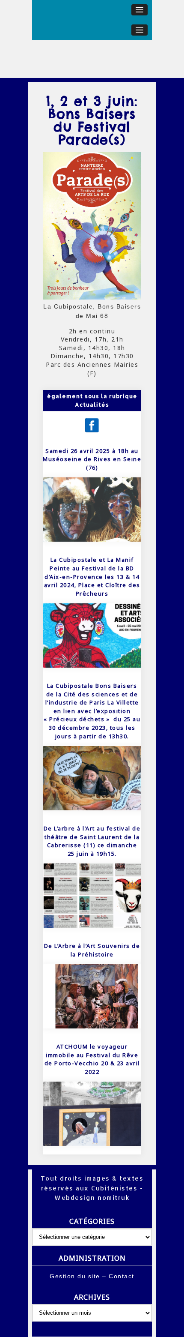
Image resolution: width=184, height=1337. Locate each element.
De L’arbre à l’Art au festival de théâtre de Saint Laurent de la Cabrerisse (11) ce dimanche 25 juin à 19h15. (92, 840)
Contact (121, 1276)
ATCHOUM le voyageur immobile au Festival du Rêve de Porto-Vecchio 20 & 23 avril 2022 (92, 1059)
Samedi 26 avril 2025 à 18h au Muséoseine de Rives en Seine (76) (92, 459)
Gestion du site (75, 1276)
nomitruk (112, 1197)
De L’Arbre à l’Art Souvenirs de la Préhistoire (92, 950)
